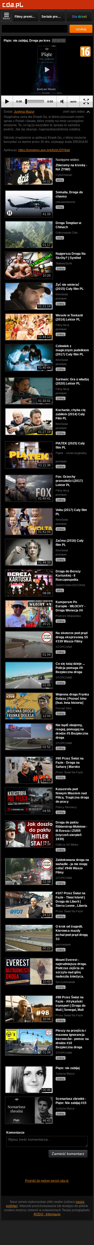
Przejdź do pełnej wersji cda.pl (47, 1181)
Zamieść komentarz (68, 1154)
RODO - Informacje (47, 1214)
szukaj (81, 29)
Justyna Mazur (24, 111)
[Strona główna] (13, 5)
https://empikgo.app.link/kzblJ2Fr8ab (44, 150)
